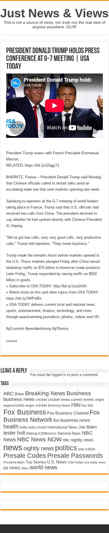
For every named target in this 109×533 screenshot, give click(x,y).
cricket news (59, 399)
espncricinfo (14, 405)
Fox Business (24, 412)
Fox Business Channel (68, 413)
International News (62, 427)
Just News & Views (54, 13)
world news (43, 467)
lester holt (14, 433)
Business (79, 393)
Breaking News (45, 393)
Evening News (59, 406)
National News (69, 433)
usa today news (95, 462)
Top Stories (36, 462)
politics (66, 448)
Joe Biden (88, 427)
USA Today (75, 462)
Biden (19, 394)
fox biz (87, 405)
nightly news (38, 448)
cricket (41, 399)
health (10, 426)
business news (18, 399)
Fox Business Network (51, 416)
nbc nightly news (78, 439)
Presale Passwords (75, 455)
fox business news (71, 420)
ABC (8, 393)
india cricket (37, 427)
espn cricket (36, 405)
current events (82, 399)
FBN (75, 405)
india (23, 427)
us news (11, 467)
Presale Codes (24, 455)
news (12, 447)
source (11, 341)
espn (99, 399)
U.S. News (57, 461)
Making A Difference (41, 433)
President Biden (14, 462)
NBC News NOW (39, 439)
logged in (58, 375)
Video (25, 468)
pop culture (86, 449)
